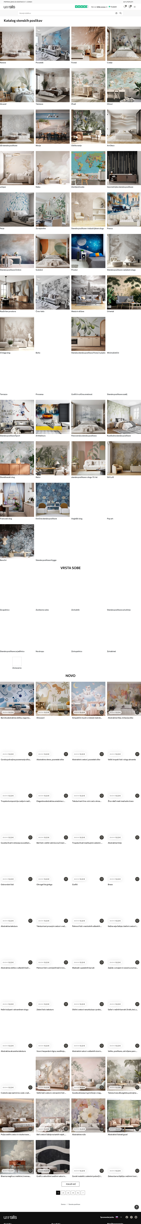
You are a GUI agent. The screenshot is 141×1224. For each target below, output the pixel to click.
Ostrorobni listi (7, 909)
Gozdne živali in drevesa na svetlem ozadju (16, 868)
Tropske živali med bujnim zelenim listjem (87, 868)
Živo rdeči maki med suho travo (121, 826)
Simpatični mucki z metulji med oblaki (87, 743)
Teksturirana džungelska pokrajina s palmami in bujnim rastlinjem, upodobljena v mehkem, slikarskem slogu (123, 1118)
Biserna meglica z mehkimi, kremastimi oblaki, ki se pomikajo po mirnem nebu (16, 1201)
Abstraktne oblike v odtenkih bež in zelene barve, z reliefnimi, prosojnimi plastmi (16, 993)
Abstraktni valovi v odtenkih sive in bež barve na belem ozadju (87, 1076)
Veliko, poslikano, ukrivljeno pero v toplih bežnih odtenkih (123, 1076)
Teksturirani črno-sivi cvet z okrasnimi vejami (87, 826)
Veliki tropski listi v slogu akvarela (122, 784)
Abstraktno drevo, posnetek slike (50, 784)
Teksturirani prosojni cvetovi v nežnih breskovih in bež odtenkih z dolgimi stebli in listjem (52, 951)
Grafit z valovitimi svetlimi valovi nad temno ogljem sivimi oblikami (52, 1201)
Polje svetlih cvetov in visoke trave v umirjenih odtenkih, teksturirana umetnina (16, 1159)
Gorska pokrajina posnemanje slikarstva (16, 784)
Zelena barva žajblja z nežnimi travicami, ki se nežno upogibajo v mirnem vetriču (123, 1201)
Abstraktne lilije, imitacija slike (120, 743)
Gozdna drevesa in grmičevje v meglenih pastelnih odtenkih (87, 1118)
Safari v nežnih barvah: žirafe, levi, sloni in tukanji (123, 1034)
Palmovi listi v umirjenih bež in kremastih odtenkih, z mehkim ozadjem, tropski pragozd (52, 993)
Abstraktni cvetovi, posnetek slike (86, 784)
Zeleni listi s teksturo (45, 1034)
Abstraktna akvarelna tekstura (13, 1076)
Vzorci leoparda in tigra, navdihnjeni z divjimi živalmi (52, 1076)
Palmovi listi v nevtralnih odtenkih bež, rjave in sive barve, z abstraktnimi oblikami (87, 951)
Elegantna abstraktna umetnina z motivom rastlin (52, 826)
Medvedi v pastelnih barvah (83, 993)
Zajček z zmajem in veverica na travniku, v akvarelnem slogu (123, 993)
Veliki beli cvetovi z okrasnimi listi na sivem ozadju (52, 1118)
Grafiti (75, 909)
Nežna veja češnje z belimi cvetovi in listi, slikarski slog (123, 951)
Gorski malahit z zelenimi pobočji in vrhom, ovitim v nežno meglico (87, 1201)
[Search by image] (116, 13)
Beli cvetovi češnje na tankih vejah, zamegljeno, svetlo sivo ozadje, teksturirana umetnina (52, 1159)
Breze (110, 909)
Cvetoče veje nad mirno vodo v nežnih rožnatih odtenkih (16, 1118)
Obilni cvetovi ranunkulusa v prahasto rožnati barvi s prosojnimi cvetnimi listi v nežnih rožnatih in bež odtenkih (87, 1034)
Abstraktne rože (79, 1159)
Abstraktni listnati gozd (117, 1159)
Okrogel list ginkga (44, 909)
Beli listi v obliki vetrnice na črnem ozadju (52, 868)
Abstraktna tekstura (9, 951)
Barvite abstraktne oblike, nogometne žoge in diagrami (16, 743)
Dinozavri (41, 743)
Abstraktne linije (115, 868)
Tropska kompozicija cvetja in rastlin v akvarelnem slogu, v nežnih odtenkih (16, 826)
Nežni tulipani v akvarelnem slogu (14, 1034)
